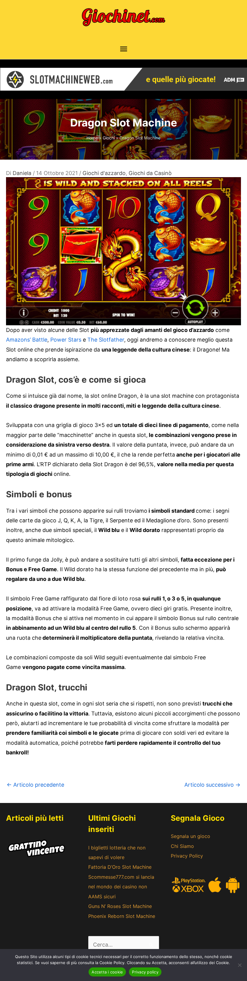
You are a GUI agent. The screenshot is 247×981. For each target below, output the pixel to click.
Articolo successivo (212, 785)
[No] (239, 965)
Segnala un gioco (190, 836)
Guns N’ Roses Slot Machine (120, 906)
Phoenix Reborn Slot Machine (121, 916)
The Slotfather (105, 339)
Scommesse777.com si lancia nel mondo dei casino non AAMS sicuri (121, 887)
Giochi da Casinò (150, 173)
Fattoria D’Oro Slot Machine (120, 867)
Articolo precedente (35, 785)
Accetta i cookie (107, 972)
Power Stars (65, 339)
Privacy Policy (187, 856)
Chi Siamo (182, 846)
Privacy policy (145, 972)
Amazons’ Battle (26, 339)
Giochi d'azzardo (104, 173)
